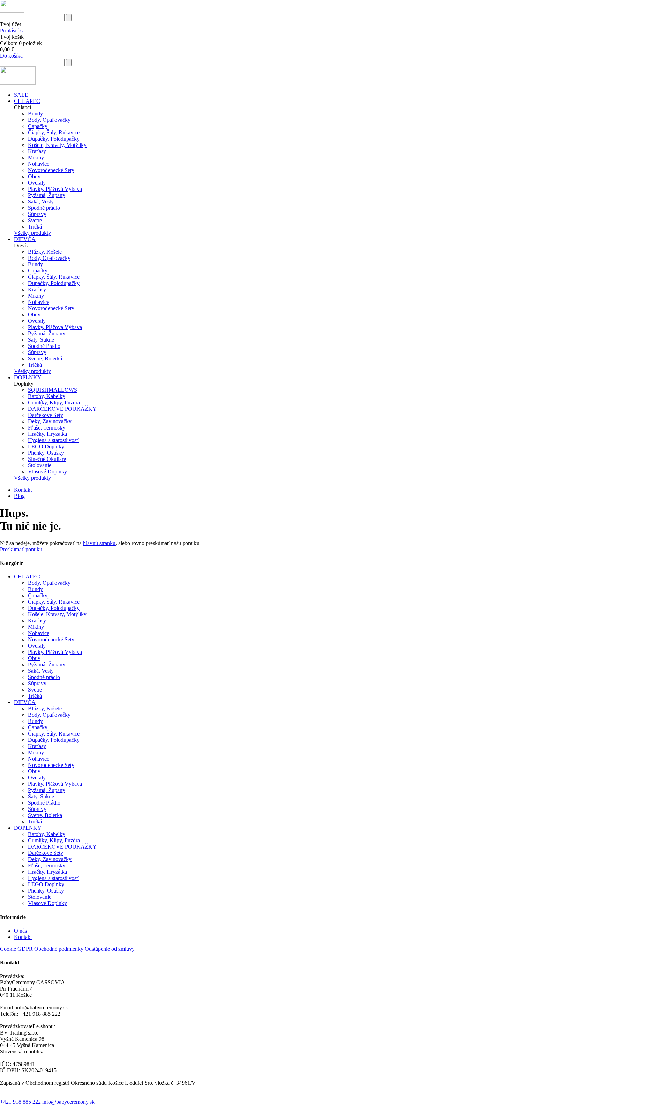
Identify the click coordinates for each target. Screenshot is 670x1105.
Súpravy (37, 214)
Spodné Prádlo (44, 346)
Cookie (8, 949)
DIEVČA (25, 239)
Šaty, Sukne (41, 340)
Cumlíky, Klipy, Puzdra (54, 402)
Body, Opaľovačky (49, 120)
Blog (19, 496)
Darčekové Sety (45, 415)
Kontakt (23, 490)
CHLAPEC (27, 101)
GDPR (25, 949)
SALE (21, 95)
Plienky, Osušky (46, 453)
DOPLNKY (28, 377)
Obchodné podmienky (58, 949)
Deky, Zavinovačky (50, 421)
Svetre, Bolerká (45, 358)
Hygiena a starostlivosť (53, 440)
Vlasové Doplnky (47, 472)
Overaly (37, 183)
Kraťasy (37, 151)
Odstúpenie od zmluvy (110, 949)
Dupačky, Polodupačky (54, 139)
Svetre (35, 220)
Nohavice (38, 164)
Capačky (37, 126)
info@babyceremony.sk (68, 1102)
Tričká (35, 227)
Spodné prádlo (44, 208)
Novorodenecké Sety (51, 170)
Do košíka (11, 56)
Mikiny (36, 157)
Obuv (34, 176)
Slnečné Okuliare (47, 459)
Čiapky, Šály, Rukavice (54, 132)
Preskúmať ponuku (21, 549)
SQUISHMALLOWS (52, 390)
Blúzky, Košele (45, 252)
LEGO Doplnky (46, 446)
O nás (20, 931)
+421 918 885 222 (20, 1102)
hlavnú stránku (99, 543)
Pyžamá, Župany (46, 195)
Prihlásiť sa (12, 30)
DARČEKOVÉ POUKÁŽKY (62, 409)
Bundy (35, 114)
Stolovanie (39, 465)
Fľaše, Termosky (46, 428)
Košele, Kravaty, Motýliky (57, 145)
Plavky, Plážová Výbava (55, 189)
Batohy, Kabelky (46, 396)
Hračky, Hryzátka (47, 434)
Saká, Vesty (41, 201)
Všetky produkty (32, 233)
